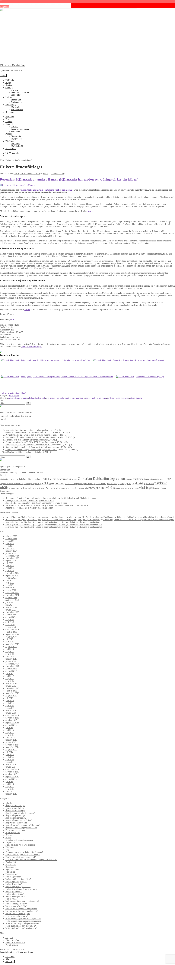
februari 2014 (11, 764)
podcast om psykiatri (74, 483)
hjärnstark (80, 398)
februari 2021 (11, 607)
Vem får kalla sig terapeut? (16, 916)
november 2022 (12, 573)
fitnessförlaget (63, 398)
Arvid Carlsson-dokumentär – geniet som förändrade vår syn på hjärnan (36, 503)
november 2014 (12, 745)
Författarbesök (17, 109)
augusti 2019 (11, 637)
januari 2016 (10, 713)
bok (43, 398)
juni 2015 (9, 730)
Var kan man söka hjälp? (16, 906)
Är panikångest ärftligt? (15, 815)
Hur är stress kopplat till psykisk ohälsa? (22, 854)
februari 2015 (11, 740)
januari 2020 (10, 627)
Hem (2, 160)
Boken (8, 837)
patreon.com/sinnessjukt (31, 346)
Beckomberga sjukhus (15, 830)
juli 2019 (9, 639)
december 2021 (12, 592)
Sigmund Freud (12, 869)
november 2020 (12, 612)
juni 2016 (9, 700)
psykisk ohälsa (113, 398)
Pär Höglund (51, 488)
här (12, 319)
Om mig (9, 87)
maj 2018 (9, 651)
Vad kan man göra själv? (16, 904)
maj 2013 (9, 786)
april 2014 (9, 759)
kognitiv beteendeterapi (9, 484)
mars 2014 (9, 762)
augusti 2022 (11, 578)
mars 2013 (9, 791)
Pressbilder (15, 95)
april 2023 (9, 570)
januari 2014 (10, 767)
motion (95, 398)
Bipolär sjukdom (12, 832)
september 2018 (12, 644)
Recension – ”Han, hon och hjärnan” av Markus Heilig (29, 508)
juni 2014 (9, 754)
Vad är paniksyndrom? (15, 896)
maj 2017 (9, 678)
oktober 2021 (11, 597)
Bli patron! (4, 6)
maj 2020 (9, 619)
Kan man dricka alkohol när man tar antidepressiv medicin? (31, 859)
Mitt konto (9, 956)
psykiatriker (149, 483)
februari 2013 (11, 794)
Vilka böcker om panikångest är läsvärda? (23, 923)
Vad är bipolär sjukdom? (16, 881)
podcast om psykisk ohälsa (94, 483)
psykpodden (41, 488)
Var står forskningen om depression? (21, 908)
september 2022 (12, 575)
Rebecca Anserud (64, 488)
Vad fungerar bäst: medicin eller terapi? (22, 901)
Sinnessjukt (16, 100)
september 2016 (12, 693)
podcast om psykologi (116, 483)
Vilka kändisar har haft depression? (20, 926)
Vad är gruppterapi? (13, 891)
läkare (20, 484)
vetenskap (135, 488)
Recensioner (10, 112)
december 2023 (12, 556)
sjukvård (106, 487)
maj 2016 (9, 703)
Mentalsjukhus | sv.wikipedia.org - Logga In (24, 522)
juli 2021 (9, 602)
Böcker (8, 835)
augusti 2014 (11, 749)
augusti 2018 (11, 646)
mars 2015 (9, 737)
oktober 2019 (11, 632)
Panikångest (10, 862)
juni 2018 (9, 649)
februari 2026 (11, 536)
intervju (147, 479)
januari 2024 (10, 553)
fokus (72, 398)
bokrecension (73, 479)
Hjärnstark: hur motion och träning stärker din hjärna (46, 190)
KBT (169, 479)
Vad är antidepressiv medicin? (18, 879)
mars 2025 (9, 541)
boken (90, 211)
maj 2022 (9, 580)
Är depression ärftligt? (15, 805)
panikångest (47, 483)
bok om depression (58, 478)
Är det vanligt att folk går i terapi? (20, 813)
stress (132, 398)
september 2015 (12, 723)
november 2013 (12, 772)
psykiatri (137, 483)
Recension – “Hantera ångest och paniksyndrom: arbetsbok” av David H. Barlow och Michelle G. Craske (51, 498)
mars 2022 (9, 585)
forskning (138, 478)
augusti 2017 (11, 671)
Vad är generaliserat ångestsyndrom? (21, 889)
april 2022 (9, 583)
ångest (25, 398)
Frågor (8, 850)
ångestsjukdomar (160, 488)
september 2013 (12, 776)
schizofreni (82, 488)
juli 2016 (9, 698)
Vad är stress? (11, 899)
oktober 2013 (11, 774)
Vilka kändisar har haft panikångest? (21, 928)
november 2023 (12, 558)
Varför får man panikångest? (17, 913)
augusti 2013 (11, 779)
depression (51, 398)
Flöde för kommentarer (15, 942)
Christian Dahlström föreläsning (19, 840)
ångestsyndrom (5, 491)
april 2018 (9, 654)
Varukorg (10, 961)
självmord (116, 488)
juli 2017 (9, 673)
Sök (7, 959)
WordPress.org (11, 945)
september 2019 (12, 634)
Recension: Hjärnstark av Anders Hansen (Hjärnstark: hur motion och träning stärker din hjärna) (69, 179)
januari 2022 (10, 590)
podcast (59, 483)
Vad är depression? (13, 884)
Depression (10, 842)
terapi (130, 488)
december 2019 (12, 629)
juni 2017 (9, 676)
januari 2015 (10, 742)
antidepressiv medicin (13, 479)
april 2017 (9, 681)
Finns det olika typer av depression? (20, 845)
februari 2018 (11, 659)
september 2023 (12, 561)
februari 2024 (11, 551)
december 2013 (12, 769)
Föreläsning (10, 104)
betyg (31, 398)
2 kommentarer (57, 173)
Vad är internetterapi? (14, 894)
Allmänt (8, 803)
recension (125, 398)
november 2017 (12, 666)
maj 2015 (9, 732)
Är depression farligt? (14, 808)
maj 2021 (9, 605)
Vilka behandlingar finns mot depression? (23, 918)
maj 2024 (9, 546)
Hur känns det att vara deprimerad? (20, 857)
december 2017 (12, 664)
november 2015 (12, 718)
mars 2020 (9, 624)
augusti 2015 (11, 725)
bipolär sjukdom (35, 479)
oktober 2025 (11, 538)
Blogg (8, 82)
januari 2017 (10, 686)
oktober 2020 (11, 615)
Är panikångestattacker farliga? (18, 820)
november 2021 (12, 595)
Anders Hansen (15, 398)
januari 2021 (10, 610)
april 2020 (9, 622)
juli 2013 (9, 781)
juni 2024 (9, 543)
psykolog (14, 488)
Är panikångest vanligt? (15, 818)
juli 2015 (9, 727)
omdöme (102, 398)
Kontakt (8, 85)
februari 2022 (11, 588)
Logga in (9, 937)
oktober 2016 (11, 691)
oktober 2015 (11, 720)
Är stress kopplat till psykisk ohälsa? (21, 827)
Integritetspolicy (7, 952)
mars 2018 (9, 656)
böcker (38, 398)
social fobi (124, 488)
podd (128, 483)
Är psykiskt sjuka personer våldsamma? (22, 825)
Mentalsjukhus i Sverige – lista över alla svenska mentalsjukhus (74, 522)
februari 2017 (11, 683)
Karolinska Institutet (158, 479)
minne (88, 398)
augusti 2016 (11, 696)
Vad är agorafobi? (13, 877)
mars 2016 (9, 708)
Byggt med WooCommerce (25, 952)
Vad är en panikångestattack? (17, 886)
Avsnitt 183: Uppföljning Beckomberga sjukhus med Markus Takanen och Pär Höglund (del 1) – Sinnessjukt (52, 519)
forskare (128, 479)
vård (142, 487)
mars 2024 (9, 548)
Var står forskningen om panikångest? (21, 911)
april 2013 (9, 789)
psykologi (22, 488)
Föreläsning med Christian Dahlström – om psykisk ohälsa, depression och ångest (138, 517)
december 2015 (12, 715)
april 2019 (9, 642)
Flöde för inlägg (12, 940)
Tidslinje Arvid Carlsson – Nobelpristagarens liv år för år (29, 500)
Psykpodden (16, 102)
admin (45, 173)
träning (139, 398)
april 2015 (9, 735)
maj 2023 (9, 568)
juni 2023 (9, 565)
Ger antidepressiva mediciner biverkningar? (24, 852)
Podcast (8, 97)
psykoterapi (31, 488)
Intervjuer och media (20, 92)
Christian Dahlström (12, 65)
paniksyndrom (35, 484)
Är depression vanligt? (15, 810)
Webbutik (9, 80)
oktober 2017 (11, 669)
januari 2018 (10, 661)
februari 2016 (11, 710)
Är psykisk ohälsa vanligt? (16, 823)
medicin (27, 484)
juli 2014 (9, 752)
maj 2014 (9, 757)
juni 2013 (9, 784)
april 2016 (9, 705)
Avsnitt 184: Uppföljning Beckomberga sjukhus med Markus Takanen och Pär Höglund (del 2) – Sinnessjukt (52, 517)
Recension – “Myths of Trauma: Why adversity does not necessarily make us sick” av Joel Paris (46, 505)
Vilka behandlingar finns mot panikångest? (23, 921)
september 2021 (12, 600)
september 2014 (12, 747)
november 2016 (12, 688)
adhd (2, 479)
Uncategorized (11, 874)
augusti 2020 (11, 617)
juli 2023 (9, 563)
